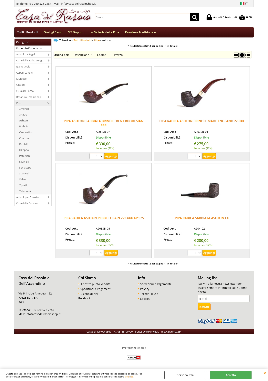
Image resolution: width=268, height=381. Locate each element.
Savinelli (24, 161)
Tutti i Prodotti (27, 32)
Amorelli (24, 108)
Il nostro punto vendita (95, 284)
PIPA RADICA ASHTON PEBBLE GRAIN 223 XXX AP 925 (104, 218)
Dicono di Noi (89, 294)
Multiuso (21, 78)
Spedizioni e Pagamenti (95, 289)
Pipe (18, 103)
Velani (22, 179)
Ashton (23, 120)
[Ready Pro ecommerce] (134, 357)
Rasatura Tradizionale (140, 32)
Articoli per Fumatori (28, 197)
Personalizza (185, 375)
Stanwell (24, 173)
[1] (96, 156)
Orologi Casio (53, 32)
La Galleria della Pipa (104, 32)
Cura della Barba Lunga (29, 60)
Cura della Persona (27, 203)
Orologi (20, 85)
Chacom (24, 138)
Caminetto (25, 132)
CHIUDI (264, 373)
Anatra (23, 114)
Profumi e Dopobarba (29, 48)
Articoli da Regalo (26, 54)
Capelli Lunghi (24, 72)
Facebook (84, 298)
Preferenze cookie (134, 348)
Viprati (23, 185)
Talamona (25, 191)
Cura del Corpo (25, 91)
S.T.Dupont (76, 32)
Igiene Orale (23, 66)
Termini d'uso (149, 294)
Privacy (144, 289)
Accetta (231, 375)
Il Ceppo (24, 150)
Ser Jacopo (25, 167)
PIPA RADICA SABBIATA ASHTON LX (202, 218)
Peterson (24, 156)
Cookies (129, 376)
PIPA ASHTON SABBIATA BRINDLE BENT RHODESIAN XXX (103, 123)
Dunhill (23, 144)
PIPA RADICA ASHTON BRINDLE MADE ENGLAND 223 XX (201, 121)
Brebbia (23, 126)
